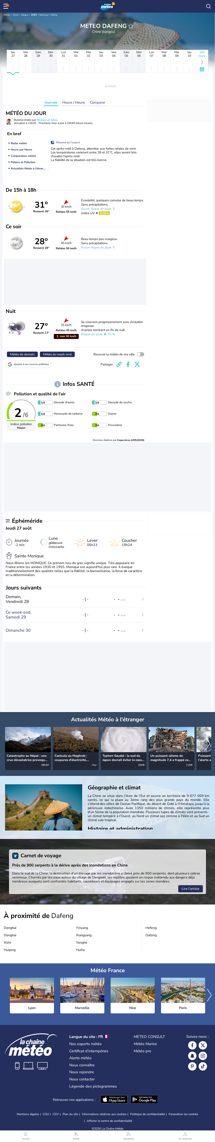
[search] (208, 6)
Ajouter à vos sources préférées (31, 364)
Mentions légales (28, 1114)
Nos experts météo (85, 1043)
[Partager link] (119, 364)
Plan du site (70, 1114)
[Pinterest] (192, 1066)
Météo (7, 14)
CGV (56, 1114)
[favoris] (131, 26)
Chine (15, 14)
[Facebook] (192, 1045)
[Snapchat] (192, 1056)
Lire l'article (190, 888)
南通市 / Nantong (39, 14)
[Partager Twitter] (137, 364)
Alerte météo (80, 1057)
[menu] (6, 6)
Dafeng (54, 14)
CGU (46, 1114)
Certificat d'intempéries (88, 1051)
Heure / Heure (73, 102)
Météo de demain (22, 354)
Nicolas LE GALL (47, 120)
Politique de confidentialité (147, 1114)
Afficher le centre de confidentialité (109, 1121)
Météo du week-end (57, 354)
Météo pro (142, 1051)
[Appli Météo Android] (144, 1099)
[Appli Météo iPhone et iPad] (114, 1099)
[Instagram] (203, 1056)
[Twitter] (203, 1045)
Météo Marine (145, 1043)
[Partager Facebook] (128, 364)
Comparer (97, 102)
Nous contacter (82, 1079)
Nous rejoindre (81, 1072)
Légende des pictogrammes (93, 1086)
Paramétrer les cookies (183, 1114)
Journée (51, 102)
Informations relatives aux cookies (104, 1114)
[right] (208, 744)
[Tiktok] (203, 1066)
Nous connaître (82, 1065)
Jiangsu (24, 14)
